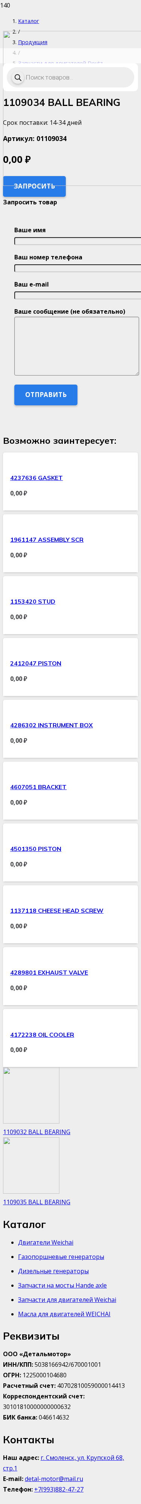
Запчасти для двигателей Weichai (67, 1299)
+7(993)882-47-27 (58, 1489)
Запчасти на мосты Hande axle (62, 1285)
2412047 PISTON (35, 663)
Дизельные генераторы (53, 1271)
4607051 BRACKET (38, 787)
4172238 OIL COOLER (42, 1034)
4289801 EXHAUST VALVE (49, 972)
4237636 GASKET (36, 477)
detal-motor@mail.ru (54, 1479)
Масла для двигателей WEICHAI (64, 1314)
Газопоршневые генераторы (61, 1257)
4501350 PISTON (35, 848)
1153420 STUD (32, 601)
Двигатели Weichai (45, 1242)
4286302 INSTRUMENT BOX (51, 725)
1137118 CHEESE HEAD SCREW (56, 910)
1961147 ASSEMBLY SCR (46, 539)
